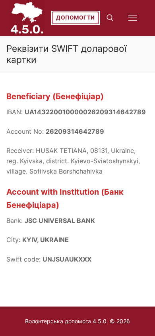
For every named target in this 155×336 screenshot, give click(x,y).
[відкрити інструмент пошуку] (110, 17)
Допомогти (75, 17)
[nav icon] (132, 18)
